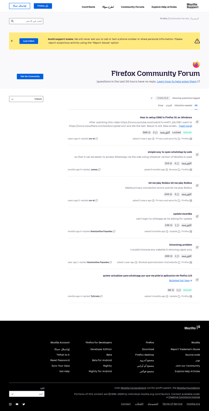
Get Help (64, 371)
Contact (126, 403)
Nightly (107, 365)
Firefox (185, 138)
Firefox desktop (144, 354)
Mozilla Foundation (188, 388)
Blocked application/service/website (158, 262)
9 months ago (75, 169)
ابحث (12, 21)
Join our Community (187, 365)
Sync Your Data (61, 365)
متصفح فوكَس (147, 371)
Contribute (88, 7)
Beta (109, 354)
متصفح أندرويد (147, 360)
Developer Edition (101, 349)
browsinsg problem (180, 244)
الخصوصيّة (153, 403)
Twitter (23, 404)
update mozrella (182, 213)
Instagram (10, 404)
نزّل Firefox (42, 6)
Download (148, 349)
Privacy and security (166, 138)
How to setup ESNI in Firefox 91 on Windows (166, 117)
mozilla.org (193, 403)
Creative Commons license (184, 397)
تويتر (197, 360)
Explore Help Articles (164, 7)
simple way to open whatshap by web (170, 152)
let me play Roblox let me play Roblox (170, 182)
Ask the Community (30, 76)
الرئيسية (195, 18)
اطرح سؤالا (108, 7)
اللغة (42, 388)
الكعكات (139, 403)
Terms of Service (172, 403)
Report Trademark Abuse (185, 349)
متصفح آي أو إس (145, 365)
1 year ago (73, 262)
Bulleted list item (179, 280)
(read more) (185, 126)
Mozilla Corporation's (133, 388)
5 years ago (74, 200)
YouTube (17, 404)
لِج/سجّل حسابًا (19, 6)
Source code (192, 354)
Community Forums (132, 7)
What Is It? (63, 354)
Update (173, 231)
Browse (173, 169)
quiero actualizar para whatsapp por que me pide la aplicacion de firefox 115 (147, 275)
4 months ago (75, 296)
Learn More (28, 41)
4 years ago (74, 138)
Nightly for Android (100, 371)
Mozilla (192, 328)
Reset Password (60, 360)
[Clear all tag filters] (151, 98)
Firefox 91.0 (162, 98)
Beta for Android (102, 360)
